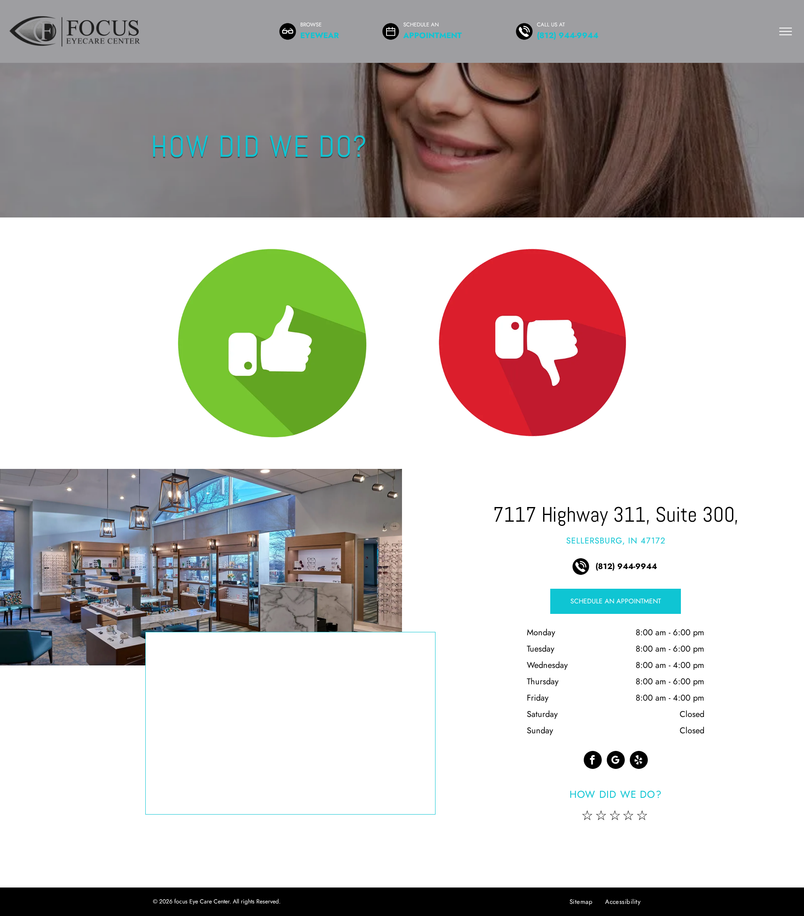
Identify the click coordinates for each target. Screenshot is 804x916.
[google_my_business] (616, 761)
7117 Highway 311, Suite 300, (616, 514)
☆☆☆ (602, 815)
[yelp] (639, 761)
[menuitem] (581, 902)
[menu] (785, 31)
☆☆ (636, 815)
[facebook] (593, 761)
